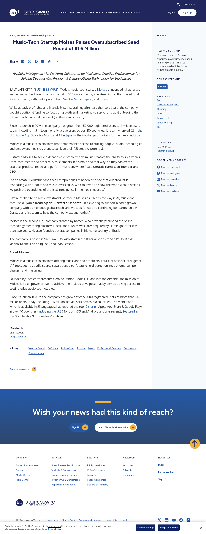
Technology (130, 348)
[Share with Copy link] (49, 61)
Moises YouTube (170, 191)
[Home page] (29, 12)
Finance (81, 348)
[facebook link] (181, 520)
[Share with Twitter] (29, 61)
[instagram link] (188, 520)
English (162, 86)
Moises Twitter (169, 185)
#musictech (163, 118)
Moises (102, 89)
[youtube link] (174, 520)
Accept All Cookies (169, 527)
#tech (160, 127)
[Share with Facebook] (36, 61)
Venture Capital (37, 348)
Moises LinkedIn (170, 179)
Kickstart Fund (19, 99)
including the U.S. (50, 311)
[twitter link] (159, 520)
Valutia (68, 99)
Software (53, 348)
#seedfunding (164, 122)
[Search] (178, 4)
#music (161, 113)
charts (92, 306)
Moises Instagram (171, 173)
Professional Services (109, 348)
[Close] (201, 527)
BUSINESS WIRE (46, 89)
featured (129, 311)
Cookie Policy (54, 529)
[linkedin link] (166, 520)
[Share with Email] (42, 61)
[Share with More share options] (56, 61)
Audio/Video (67, 348)
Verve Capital (83, 99)
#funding (161, 109)
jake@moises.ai (18, 336)
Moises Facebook (170, 167)
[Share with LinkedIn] (23, 61)
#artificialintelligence (168, 104)
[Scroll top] (195, 444)
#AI (158, 99)
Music (91, 348)
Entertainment (36, 353)
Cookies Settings (145, 527)
